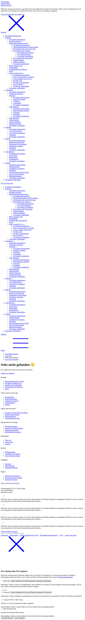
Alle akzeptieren (20, 618)
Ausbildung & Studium (12, 454)
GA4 (5, 590)
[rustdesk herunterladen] (10, 14)
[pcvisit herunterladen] (4, 14)
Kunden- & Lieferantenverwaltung (16, 413)
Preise (7, 389)
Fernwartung (5, 2)
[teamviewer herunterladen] (19, 14)
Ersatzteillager (9, 397)
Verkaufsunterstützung (12, 418)
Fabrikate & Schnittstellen (13, 385)
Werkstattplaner (10, 403)
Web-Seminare (10, 466)
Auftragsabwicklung (11, 401)
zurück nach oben (70, 535)
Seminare (8, 464)
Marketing (6, 581)
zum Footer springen (11, 359)
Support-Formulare (11, 479)
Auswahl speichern (7, 618)
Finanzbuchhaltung (11, 426)
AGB (61, 535)
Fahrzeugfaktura (10, 416)
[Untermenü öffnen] (12, 189)
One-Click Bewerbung (12, 456)
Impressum (4, 535)
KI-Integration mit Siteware (14, 387)
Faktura (7, 404)
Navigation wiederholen (25, 207)
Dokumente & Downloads (13, 478)
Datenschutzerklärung (65, 577)
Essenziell (6, 592)
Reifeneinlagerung (11, 399)
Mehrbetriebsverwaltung (13, 432)
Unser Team (9, 442)
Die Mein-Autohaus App (13, 383)
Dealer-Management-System (14, 381)
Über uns (8, 440)
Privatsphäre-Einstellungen (48, 535)
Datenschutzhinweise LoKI (29, 535)
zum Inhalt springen (11, 354)
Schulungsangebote (11, 468)
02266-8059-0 (5, 3)
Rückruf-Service (6, 5)
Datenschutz (14, 535)
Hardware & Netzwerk (12, 476)
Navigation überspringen (13, 187)
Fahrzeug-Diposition (11, 430)
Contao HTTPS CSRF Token (13, 600)
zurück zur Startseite (7, 373)
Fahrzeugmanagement (12, 414)
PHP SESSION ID (9, 609)
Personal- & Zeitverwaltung (14, 428)
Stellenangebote (10, 452)
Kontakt (3, 334)
